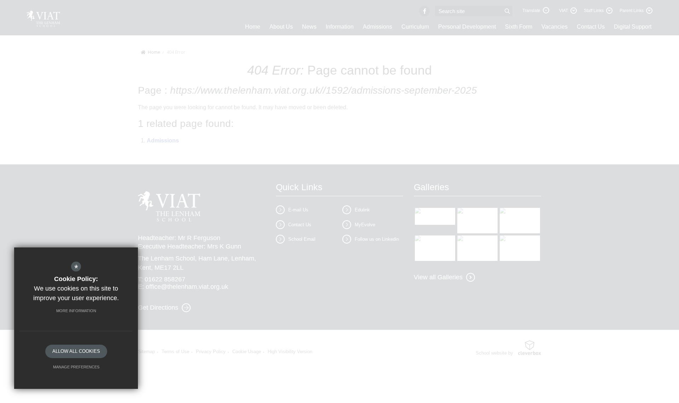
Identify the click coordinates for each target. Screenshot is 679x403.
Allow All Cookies (76, 351)
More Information (76, 311)
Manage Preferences (76, 367)
